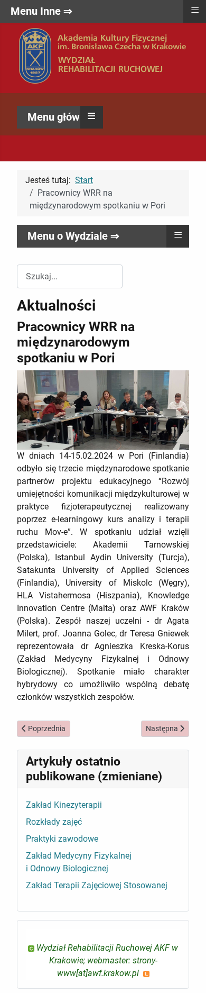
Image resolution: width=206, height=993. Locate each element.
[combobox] (70, 276)
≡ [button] (91, 115)
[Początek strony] (187, 973)
